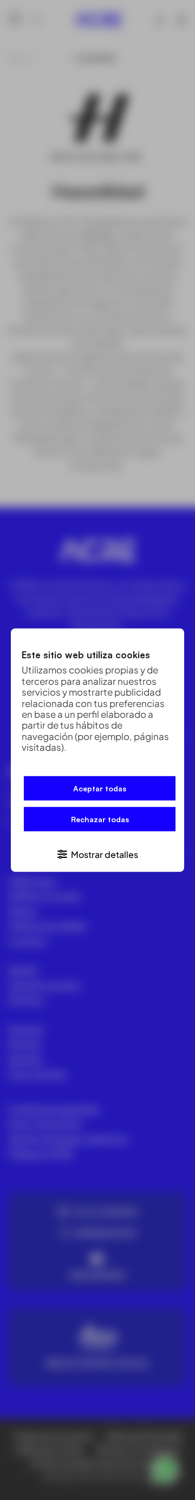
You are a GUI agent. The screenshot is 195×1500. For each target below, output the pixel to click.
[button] (97, 854)
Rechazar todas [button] (100, 819)
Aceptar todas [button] (99, 788)
